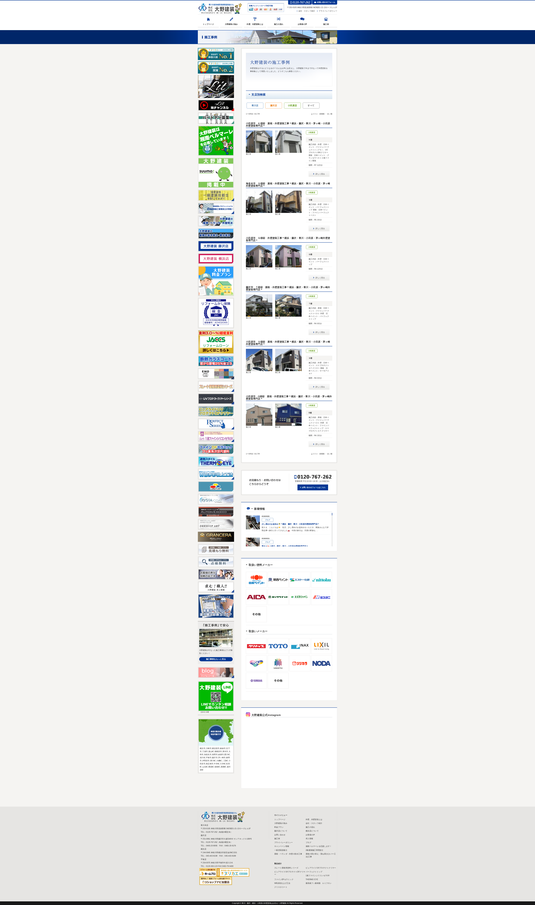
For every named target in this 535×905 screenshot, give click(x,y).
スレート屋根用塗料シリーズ (286, 868)
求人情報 (309, 839)
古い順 (329, 114)
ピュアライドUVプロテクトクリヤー (321, 868)
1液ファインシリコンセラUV (318, 875)
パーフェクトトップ (314, 872)
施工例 (326, 24)
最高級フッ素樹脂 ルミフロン (319, 883)
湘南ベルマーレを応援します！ (319, 846)
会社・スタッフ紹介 (306, 11)
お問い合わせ (279, 835)
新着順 (322, 114)
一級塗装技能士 (280, 850)
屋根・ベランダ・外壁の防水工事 (288, 854)
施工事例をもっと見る (216, 659)
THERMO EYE (312, 879)
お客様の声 (302, 24)
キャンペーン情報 (281, 846)
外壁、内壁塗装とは (255, 24)
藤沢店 (273, 105)
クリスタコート (280, 887)
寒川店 (255, 105)
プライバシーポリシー (328, 11)
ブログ (308, 842)
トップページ (208, 24)
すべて (311, 105)
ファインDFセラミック (283, 879)
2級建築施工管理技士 (314, 850)
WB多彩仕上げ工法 (282, 883)
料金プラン (279, 827)
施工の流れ (278, 24)
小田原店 (292, 105)
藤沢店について (280, 831)
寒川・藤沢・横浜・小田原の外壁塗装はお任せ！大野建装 (264, 903)
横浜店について (312, 831)
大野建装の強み (231, 24)
